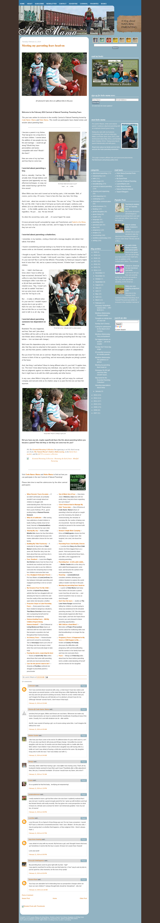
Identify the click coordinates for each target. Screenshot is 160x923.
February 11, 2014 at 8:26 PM (38, 873)
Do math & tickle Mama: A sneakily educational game (131, 247)
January (98, 391)
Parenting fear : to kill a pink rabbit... (71, 562)
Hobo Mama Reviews (123, 186)
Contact (62, 4)
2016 (96, 264)
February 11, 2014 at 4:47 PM (38, 833)
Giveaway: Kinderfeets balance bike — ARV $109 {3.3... (103, 308)
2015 (96, 267)
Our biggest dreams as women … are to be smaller (102, 342)
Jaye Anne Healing (34, 839)
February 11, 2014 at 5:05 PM (38, 854)
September (99, 282)
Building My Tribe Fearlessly (37, 543)
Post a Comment (27, 895)
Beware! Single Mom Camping (69, 530)
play (94, 227)
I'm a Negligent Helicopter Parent (38, 575)
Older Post (83, 898)
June (97, 291)
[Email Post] (46, 677)
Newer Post (26, 898)
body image (97, 181)
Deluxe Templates (68, 917)
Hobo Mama (44, 120)
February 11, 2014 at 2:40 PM (38, 812)
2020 (96, 252)
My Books (119, 176)
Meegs (30, 761)
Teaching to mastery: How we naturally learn (132, 206)
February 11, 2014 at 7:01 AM (38, 774)
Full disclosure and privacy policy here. (105, 160)
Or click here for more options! (102, 106)
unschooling (97, 235)
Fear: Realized (32, 559)
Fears (61, 655)
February (98, 303)
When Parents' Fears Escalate (37, 494)
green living (97, 214)
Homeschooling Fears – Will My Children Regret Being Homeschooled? (38, 622)
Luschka (31, 818)
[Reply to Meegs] (84, 761)
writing (95, 240)
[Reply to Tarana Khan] (84, 879)
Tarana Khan (32, 879)
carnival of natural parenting (102, 186)
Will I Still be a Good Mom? (68, 624)
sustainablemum (34, 794)
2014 (96, 270)
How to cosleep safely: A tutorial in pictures (131, 227)
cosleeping (96, 199)
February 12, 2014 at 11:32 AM (38, 890)
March (97, 300)
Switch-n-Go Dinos (79, 222)
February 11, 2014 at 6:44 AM (38, 755)
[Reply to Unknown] (84, 686)
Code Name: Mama (29, 120)
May (97, 294)
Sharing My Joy (32, 530)
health (95, 217)
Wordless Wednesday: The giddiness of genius (102, 360)
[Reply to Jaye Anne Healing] (84, 839)
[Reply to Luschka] (84, 818)
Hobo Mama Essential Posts (126, 173)
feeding (95, 209)
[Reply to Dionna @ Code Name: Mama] (84, 709)
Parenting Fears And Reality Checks (72, 543)
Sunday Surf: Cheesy (102, 324)
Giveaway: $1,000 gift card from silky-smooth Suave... (102, 372)
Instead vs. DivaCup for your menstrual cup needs (132, 268)
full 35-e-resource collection (48, 454)
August (97, 285)
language (96, 219)
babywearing (97, 176)
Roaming (62, 575)
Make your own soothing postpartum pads (132, 288)
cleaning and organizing (101, 191)
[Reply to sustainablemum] (84, 794)
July (96, 288)
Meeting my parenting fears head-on (43, 45)
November (99, 276)
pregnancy (96, 230)
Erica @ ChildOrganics (36, 860)
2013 (96, 395)
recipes (95, 233)
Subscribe (39, 4)
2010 (96, 404)
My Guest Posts (121, 178)
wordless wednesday (100, 238)
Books (103, 4)
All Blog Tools (80, 917)
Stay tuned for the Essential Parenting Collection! (102, 380)
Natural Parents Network (124, 189)
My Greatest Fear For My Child (37, 588)
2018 (96, 258)
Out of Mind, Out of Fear (67, 494)
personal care (97, 225)
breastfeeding (97, 184)
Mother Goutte (33, 735)
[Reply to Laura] (84, 780)
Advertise (73, 4)
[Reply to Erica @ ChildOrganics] (84, 860)
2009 (96, 407)
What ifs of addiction (34, 517)
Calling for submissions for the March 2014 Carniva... (103, 329)
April (97, 297)
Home (22, 4)
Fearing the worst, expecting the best (40, 653)
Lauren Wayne (34, 917)
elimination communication (102, 201)
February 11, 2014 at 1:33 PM (38, 788)
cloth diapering (98, 196)
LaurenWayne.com (122, 184)
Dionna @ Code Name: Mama (38, 709)
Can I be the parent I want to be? (38, 663)
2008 (96, 410)
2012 (96, 398)
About (29, 4)
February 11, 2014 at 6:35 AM (38, 729)
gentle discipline (98, 212)
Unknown (31, 686)
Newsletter (51, 4)
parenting (96, 222)
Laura (30, 780)
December (99, 273)
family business (98, 206)
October (98, 279)
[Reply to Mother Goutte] (84, 735)
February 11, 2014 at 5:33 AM (38, 703)
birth (94, 178)
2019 (96, 255)
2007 (96, 413)
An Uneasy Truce (33, 637)
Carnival (84, 4)
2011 (96, 401)
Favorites (94, 4)
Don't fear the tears (65, 601)
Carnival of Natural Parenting (126, 181)
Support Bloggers (122, 192)
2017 (96, 261)
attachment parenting (100, 173)
